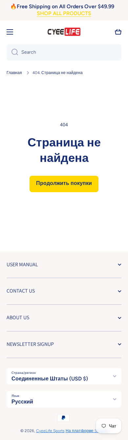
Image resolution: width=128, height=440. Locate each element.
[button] (118, 32)
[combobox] (64, 52)
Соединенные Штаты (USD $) (49, 378)
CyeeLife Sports (50, 430)
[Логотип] (64, 32)
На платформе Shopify (87, 430)
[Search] (12, 52)
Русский (22, 402)
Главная (14, 72)
